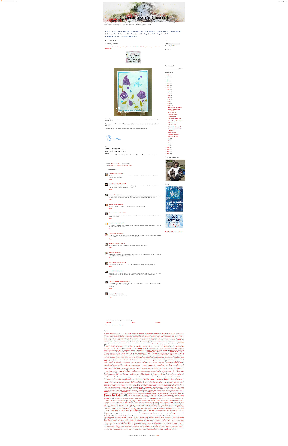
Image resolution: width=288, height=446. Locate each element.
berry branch (173, 338)
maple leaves (107, 385)
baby (112, 336)
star (143, 413)
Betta (126, 339)
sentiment (158, 405)
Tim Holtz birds (156, 420)
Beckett (141, 338)
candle (107, 346)
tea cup (125, 419)
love (125, 384)
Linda (110, 293)
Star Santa (158, 413)
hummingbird (115, 379)
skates (174, 406)
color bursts (169, 353)
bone (178, 341)
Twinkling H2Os (156, 423)
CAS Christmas (164, 346)
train (183, 422)
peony (174, 395)
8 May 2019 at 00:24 (118, 233)
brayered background (155, 343)
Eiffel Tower (155, 362)
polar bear (125, 398)
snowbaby (177, 408)
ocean (155, 390)
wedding (180, 426)
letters (175, 382)
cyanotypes (171, 356)
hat (135, 376)
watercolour (180, 425)
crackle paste (117, 356)
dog (105, 361)
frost (158, 370)
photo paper (122, 396)
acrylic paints (149, 333)
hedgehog (169, 376)
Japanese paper (125, 381)
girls (149, 373)
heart (142, 376)
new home (175, 388)
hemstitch (108, 378)
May (169, 105)
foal (169, 368)
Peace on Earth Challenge (113, 395)
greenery (126, 374)
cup (148, 356)
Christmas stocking (132, 351)
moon (113, 388)
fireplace (138, 368)
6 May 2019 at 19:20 (119, 173)
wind (130, 428)
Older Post (157, 322)
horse (160, 378)
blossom (134, 341)
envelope (144, 365)
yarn (158, 429)
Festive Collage (116, 368)
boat (164, 341)
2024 (168, 79)
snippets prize (150, 408)
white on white (112, 428)
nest (159, 388)
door (130, 361)
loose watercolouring (119, 384)
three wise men (133, 420)
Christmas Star (121, 351)
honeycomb (151, 378)
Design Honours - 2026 (123, 31)
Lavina (141, 382)
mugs (136, 388)
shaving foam (125, 406)
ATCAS (177, 335)
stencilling (166, 415)
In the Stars (146, 379)
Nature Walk (153, 388)
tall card (113, 419)
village (135, 425)
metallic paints (110, 387)
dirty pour (130, 359)
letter (166, 382)
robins (177, 402)
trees (119, 423)
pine (138, 396)
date (122, 357)
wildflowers (120, 428)
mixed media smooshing (158, 387)
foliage (177, 368)
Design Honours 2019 (136, 34)
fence (110, 368)
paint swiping (160, 391)
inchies (152, 379)
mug (132, 388)
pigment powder (132, 396)
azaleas (107, 336)
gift (173, 371)
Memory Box (160, 385)
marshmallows (129, 385)
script (126, 405)
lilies (181, 382)
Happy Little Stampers (110, 376)
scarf (109, 405)
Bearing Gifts (122, 338)
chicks (132, 350)
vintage (142, 425)
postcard (107, 400)
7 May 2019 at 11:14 (119, 223)
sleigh (114, 408)
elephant (106, 364)
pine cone (152, 396)
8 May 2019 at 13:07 (116, 252)
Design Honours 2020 (123, 34)
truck (134, 423)
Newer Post (108, 322)
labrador (116, 382)
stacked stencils (132, 413)
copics (136, 354)
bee (145, 338)
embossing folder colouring (148, 364)
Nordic (113, 390)
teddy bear (135, 419)
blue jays (148, 341)
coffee (149, 353)
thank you (168, 419)
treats (111, 423)
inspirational (114, 381)
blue (138, 341)
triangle (124, 423)
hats (138, 376)
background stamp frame (138, 336)
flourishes (156, 368)
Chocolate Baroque (156, 350)
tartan (117, 419)
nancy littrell (112, 183)
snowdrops (108, 410)
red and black (120, 402)
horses (167, 378)
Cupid (157, 356)
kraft (111, 382)
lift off (178, 382)
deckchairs (149, 357)
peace (179, 393)
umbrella (175, 423)
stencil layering (117, 415)
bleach (128, 341)
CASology (152, 348)
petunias (116, 396)
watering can (157, 426)
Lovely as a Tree (149, 384)
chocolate (148, 350)
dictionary (177, 357)
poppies (153, 398)
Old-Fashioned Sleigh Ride (174, 118)
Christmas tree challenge (162, 351)
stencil (130, 165)
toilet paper (154, 422)
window (138, 428)
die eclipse (111, 359)
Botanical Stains (124, 343)
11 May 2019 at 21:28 (125, 281)
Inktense (173, 379)
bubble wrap (122, 345)
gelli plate (121, 371)
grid (132, 374)
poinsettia (107, 398)
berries (166, 338)
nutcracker (145, 390)
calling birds (181, 345)
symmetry (175, 417)
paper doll (123, 393)
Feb (169, 142)
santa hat (163, 403)
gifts (182, 371)
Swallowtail (152, 417)
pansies (118, 393)
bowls (140, 343)
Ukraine (169, 423)
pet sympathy (109, 396)
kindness (180, 381)
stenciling (159, 415)
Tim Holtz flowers (166, 420)
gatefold (107, 371)
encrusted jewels (136, 365)
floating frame (149, 368)
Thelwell (114, 420)
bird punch (169, 339)
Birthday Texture (172, 132)
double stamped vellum (139, 361)
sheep (131, 406)
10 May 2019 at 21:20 (118, 271)
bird (152, 339)
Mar (169, 140)
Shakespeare (112, 406)
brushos (181, 343)
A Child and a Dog (172, 122)
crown (145, 356)
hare (121, 376)
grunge (166, 374)
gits (152, 373)
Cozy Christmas (110, 356)
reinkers (142, 402)
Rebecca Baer (107, 402)
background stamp (129, 336)
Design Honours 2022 (176, 31)
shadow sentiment (179, 405)
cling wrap (129, 353)
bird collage (158, 339)
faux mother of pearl (149, 367)
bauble (181, 336)
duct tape (139, 362)
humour (121, 379)
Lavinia (145, 382)
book (181, 341)
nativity (146, 388)
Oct (169, 95)
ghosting (169, 371)
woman (182, 428)
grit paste (136, 374)
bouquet (135, 343)
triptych (129, 423)
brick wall (164, 343)
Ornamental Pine (116, 391)
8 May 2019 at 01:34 (120, 243)
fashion (182, 365)
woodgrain (125, 429)
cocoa (144, 353)
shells (136, 406)
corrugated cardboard (162, 354)
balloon (153, 336)
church (182, 351)
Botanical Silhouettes (114, 343)
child (137, 350)
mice (129, 387)
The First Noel (176, 419)
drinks (105, 362)
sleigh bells (121, 408)
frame (117, 370)
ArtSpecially (169, 335)
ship (140, 406)
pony (144, 398)
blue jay (142, 341)
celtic (172, 348)
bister (110, 165)
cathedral (161, 348)
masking (145, 385)
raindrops (176, 400)
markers (123, 385)
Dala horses (106, 357)
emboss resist (116, 364)
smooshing (134, 408)
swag (147, 417)
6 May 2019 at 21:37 (121, 183)
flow (160, 368)
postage (170, 398)
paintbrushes (167, 391)
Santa (156, 404)
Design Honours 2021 (110, 34)
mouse (126, 388)
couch (176, 354)
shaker (105, 406)
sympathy (181, 417)
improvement (140, 379)
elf (110, 364)
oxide (145, 391)
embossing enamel (126, 364)
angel (137, 335)
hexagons (119, 378)
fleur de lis (144, 368)
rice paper (166, 402)
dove (154, 361)
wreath (142, 429)
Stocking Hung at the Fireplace (175, 120)
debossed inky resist (141, 357)
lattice (132, 382)
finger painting (132, 368)
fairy (171, 365)
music (140, 388)
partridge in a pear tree (163, 393)
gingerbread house (127, 373)
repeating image (149, 402)
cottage (172, 354)
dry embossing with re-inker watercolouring (122, 362)
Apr (169, 138)
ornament (107, 391)
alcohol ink (163, 333)
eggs (150, 362)
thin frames (120, 420)
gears (111, 371)
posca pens (165, 398)
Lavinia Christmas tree (153, 382)
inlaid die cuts (179, 379)
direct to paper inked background (121, 359)
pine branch (144, 396)
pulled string (129, 400)
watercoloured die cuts (137, 426)
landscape (127, 382)
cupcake (153, 356)
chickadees (126, 350)
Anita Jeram (148, 335)
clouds (140, 353)
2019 (168, 89)
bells (160, 338)
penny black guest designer (166, 395)
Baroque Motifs (167, 336)
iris (119, 381)
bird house (164, 339)
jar (129, 381)
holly (129, 378)
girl (146, 373)
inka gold (166, 379)
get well (164, 371)
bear (116, 338)
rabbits (158, 400)
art (159, 335)
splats (141, 412)
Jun (169, 103)
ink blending (159, 379)
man (171, 384)
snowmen (160, 410)
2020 (168, 87)
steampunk (181, 413)
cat (156, 348)
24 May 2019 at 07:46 (117, 293)
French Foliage (131, 370)
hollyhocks (137, 378)
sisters (169, 406)
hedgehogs (175, 376)
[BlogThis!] (124, 163)
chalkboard (180, 348)
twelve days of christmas (146, 423)
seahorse (147, 405)
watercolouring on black (148, 426)
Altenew (132, 335)
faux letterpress (133, 367)
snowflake (115, 410)
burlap (148, 345)
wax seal (168, 426)
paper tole (143, 393)
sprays (108, 413)
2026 (168, 75)
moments (166, 387)
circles (118, 353)
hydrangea (127, 379)
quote (149, 400)
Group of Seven (157, 374)
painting (173, 391)
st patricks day (125, 413)
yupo (161, 429)
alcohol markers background (115, 335)
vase (113, 425)
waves (163, 426)
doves (160, 361)
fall (174, 365)
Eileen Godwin (161, 362)
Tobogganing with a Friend (174, 126)
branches (145, 343)
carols (149, 346)
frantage (123, 370)
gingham (142, 373)
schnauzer (113, 405)
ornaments (125, 391)
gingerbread (119, 373)
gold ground (106, 374)
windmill (133, 428)
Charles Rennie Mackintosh (109, 350)
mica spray (124, 387)
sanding (151, 403)
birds (179, 339)
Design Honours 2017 (162, 34)
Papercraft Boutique (114, 281)
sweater (157, 417)
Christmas (165, 350)
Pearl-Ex (135, 395)
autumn (182, 335)
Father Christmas (109, 367)
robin (171, 402)
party (171, 393)
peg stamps (140, 395)
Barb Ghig (111, 223)
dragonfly (176, 361)
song (183, 410)
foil (172, 368)
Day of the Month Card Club (130, 357)
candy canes (119, 346)
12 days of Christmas (109, 333)
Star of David (151, 413)
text (145, 419)
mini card (134, 387)
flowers (164, 368)
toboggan (128, 422)
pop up (148, 398)
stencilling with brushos (109, 417)
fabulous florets (160, 365)
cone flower (124, 354)
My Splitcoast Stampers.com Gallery (174, 231)
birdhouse (175, 339)
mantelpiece (176, 384)
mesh (181, 385)
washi (154, 425)
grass (121, 374)
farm (178, 365)
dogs (112, 361)
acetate (129, 333)
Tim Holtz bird (148, 420)
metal (105, 387)
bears (128, 338)
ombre (181, 390)
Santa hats (169, 403)
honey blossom (144, 378)
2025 (168, 77)
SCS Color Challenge (134, 405)
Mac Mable (111, 243)
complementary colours (115, 354)
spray (182, 412)
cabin (172, 345)
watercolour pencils (119, 426)
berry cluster (179, 338)
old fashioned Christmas (173, 390)
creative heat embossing (132, 356)
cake (177, 345)
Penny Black (153, 395)
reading (181, 400)
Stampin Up (139, 413)
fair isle (167, 365)
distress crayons (148, 359)
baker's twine (147, 336)
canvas (126, 346)
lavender (136, 382)
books (105, 343)
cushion (165, 356)
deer (155, 357)
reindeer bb (137, 402)
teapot (130, 419)
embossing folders (176, 364)
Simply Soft (164, 406)
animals (143, 335)
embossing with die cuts (117, 365)
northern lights (134, 390)
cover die (180, 354)
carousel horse (155, 346)
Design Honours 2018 (149, 34)
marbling (113, 385)
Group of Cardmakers (145, 374)
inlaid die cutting (107, 381)
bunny (143, 345)
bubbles (128, 345)
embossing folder (136, 364)
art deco (163, 335)
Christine (111, 173)
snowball (182, 408)
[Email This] (123, 163)
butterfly (161, 345)
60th (125, 333)
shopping (147, 406)
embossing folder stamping (163, 364)
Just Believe (157, 381)
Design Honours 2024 (150, 31)
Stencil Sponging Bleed (138, 415)
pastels (174, 393)
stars (173, 414)
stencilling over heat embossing (176, 415)
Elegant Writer (169, 362)
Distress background (138, 359)
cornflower (154, 354)
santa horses (177, 403)
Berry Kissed (107, 339)
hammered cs (172, 374)
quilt (139, 400)
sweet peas (168, 417)
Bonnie (111, 204)
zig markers (168, 429)
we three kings (174, 426)
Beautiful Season (134, 338)
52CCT (121, 333)
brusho (113, 165)
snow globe (162, 408)
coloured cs (176, 353)
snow (155, 408)
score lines (122, 405)
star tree (163, 413)
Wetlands (106, 428)
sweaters (162, 417)
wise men (178, 428)
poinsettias (117, 398)
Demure (171, 357)
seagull (142, 405)
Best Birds (114, 339)
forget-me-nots (111, 370)
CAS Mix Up (117, 348)
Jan (169, 145)
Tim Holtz (140, 420)
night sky (108, 390)
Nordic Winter (127, 390)
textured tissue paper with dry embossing (157, 419)
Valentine (106, 425)
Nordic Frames (119, 390)
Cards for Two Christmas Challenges (174, 110)
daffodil (176, 356)
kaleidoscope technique (166, 381)
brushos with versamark (113, 345)
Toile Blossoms (146, 422)
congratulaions (130, 354)
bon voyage (173, 341)
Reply (110, 179)
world (137, 429)
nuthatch (150, 390)
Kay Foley (174, 381)
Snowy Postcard (167, 410)
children (142, 350)
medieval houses (152, 385)
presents (121, 400)
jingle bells (134, 381)
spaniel (114, 412)
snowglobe (145, 410)
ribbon (161, 402)
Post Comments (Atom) (117, 325)
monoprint (108, 388)
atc (173, 335)
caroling (144, 346)
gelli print (128, 371)
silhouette (158, 406)
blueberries (160, 341)
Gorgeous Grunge (114, 374)
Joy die (146, 381)
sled (183, 406)
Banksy (158, 336)
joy (142, 381)
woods (130, 429)
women (107, 429)
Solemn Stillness (176, 410)
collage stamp (162, 353)
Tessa (141, 419)
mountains (122, 388)
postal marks (176, 398)
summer (136, 417)
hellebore (182, 376)
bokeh (167, 341)
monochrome (181, 387)
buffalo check (133, 345)
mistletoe (139, 387)
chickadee (118, 350)
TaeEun (111, 233)
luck (155, 384)
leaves (160, 382)
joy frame (151, 381)
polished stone (138, 398)
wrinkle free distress (151, 429)
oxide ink (151, 391)
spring (113, 413)
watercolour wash (128, 426)
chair (176, 348)
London (112, 384)
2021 (168, 85)
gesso (158, 371)
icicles (135, 379)
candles (112, 346)
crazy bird (124, 356)
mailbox (167, 384)
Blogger (157, 435)
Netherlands (164, 388)
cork (144, 354)
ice (131, 379)
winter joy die (157, 428)
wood (111, 429)
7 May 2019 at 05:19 (118, 204)
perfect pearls (181, 395)
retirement (155, 402)
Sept (169, 97)
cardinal (131, 346)
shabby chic (172, 405)
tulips (137, 423)
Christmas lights (173, 350)
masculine (137, 385)
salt (141, 403)
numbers (140, 390)
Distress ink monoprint (159, 359)
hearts (155, 376)
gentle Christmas (141, 371)
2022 (168, 83)
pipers (164, 396)
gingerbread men (136, 373)
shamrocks (119, 406)
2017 (168, 149)
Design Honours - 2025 (136, 31)
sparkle (126, 412)
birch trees (145, 339)
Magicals (160, 384)
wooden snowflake (118, 429)
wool (134, 429)
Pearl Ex (130, 395)
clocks (136, 353)
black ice (117, 341)
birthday (106, 341)
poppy (160, 398)
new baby (169, 388)
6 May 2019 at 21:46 (117, 194)
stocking (124, 417)
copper (140, 354)
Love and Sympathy (132, 384)
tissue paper (121, 422)
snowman (151, 410)
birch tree (139, 339)
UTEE (181, 423)
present (115, 400)
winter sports (171, 428)
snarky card (143, 408)
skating (178, 406)
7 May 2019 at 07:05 (121, 212)
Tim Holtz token (175, 420)
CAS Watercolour (140, 348)
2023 (168, 81)
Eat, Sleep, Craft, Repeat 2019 (129, 36)
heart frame (149, 376)
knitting (106, 382)
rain (167, 400)
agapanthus (156, 333)
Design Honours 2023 (163, 31)
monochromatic (173, 387)
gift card (178, 371)
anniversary (155, 335)
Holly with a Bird (172, 124)
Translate (176, 45)
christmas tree (151, 351)
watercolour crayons (111, 426)
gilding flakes (110, 373)
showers (152, 406)
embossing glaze (108, 365)
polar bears (131, 398)
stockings (130, 417)
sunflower (142, 417)
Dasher (118, 357)
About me (107, 31)
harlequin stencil (130, 376)
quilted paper (144, 400)
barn (162, 336)
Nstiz (110, 194)
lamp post (122, 382)
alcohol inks (171, 333)
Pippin (168, 396)
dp (164, 361)
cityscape (123, 353)
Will (127, 428)
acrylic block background (138, 333)
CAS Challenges (172, 116)
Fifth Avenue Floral (125, 368)
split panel (169, 412)
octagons (160, 390)
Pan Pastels (112, 393)
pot (111, 400)
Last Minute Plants (172, 114)
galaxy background (168, 370)
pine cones (159, 396)
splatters (150, 412)
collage (155, 353)
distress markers (169, 359)
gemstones (134, 371)
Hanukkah (179, 374)
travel (107, 423)
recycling (113, 402)
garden (174, 370)
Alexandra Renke (125, 335)
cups (162, 356)
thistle (126, 420)
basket (173, 336)
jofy (139, 381)
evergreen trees (151, 365)
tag (108, 419)
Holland (124, 378)
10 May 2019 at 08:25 (120, 262)
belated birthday (150, 338)
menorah (166, 385)
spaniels (121, 412)
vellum (117, 425)
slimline (127, 408)
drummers (110, 362)
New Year (181, 388)
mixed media (147, 387)
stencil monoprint (127, 415)
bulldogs (138, 345)
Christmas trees (173, 351)
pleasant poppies (178, 396)
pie (127, 396)
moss (117, 388)
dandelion (113, 357)
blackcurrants (123, 341)
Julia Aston (112, 262)
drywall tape (134, 362)
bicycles (134, 339)
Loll (110, 252)
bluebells (154, 341)
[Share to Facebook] (127, 163)
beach (105, 338)
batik (177, 336)
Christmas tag (141, 351)
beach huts (111, 338)
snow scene (169, 408)
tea (121, 419)
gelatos (115, 371)
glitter (164, 373)
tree (114, 423)
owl (137, 391)
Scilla (117, 405)
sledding (108, 408)
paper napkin (129, 393)
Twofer (163, 423)
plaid (172, 396)
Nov (169, 93)
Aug (169, 99)
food (181, 368)
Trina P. (111, 271)
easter (144, 362)
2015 (168, 153)
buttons (167, 345)
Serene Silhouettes (164, 405)
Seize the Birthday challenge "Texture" (121, 47)
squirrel (119, 413)
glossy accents (175, 373)
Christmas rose (112, 351)
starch (168, 413)
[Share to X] (126, 163)
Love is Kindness (141, 384)
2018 (168, 147)
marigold (118, 385)
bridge (170, 343)
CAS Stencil (118, 165)
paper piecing (136, 393)
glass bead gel (125, 165)
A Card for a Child (172, 112)
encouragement (127, 365)
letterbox (170, 382)
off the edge (165, 390)
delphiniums (166, 357)
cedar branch (167, 348)
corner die (149, 354)
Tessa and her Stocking (173, 134)
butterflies (154, 345)
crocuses (140, 356)
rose (116, 403)
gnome (181, 373)
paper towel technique (151, 393)
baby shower (116, 336)
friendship (152, 370)
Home (113, 31)
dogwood (118, 361)
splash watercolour (133, 412)
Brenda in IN (112, 212)
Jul (169, 101)
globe (170, 373)
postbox (182, 398)
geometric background (151, 371)
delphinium (160, 357)
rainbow (171, 400)
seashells (152, 405)
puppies (134, 400)
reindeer (128, 402)
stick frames (118, 417)
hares (124, 376)
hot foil (173, 378)
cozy (105, 356)
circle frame (113, 353)
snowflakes (134, 410)
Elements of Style (178, 362)
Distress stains (178, 359)
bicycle (129, 339)
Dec (169, 91)
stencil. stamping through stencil (150, 415)
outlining (132, 391)
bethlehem (120, 339)
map (181, 384)
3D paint (116, 333)
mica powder (117, 387)
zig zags (175, 429)
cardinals (138, 346)
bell (156, 338)
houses (109, 379)
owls (141, 391)
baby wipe (122, 336)
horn (156, 378)
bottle (131, 343)
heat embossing (163, 376)
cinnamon (107, 353)
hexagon (114, 378)
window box (145, 428)
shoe (143, 406)
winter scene (164, 428)
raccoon (163, 400)
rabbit (153, 400)
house (178, 378)
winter (150, 428)
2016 (168, 151)
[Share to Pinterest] (129, 163)
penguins (146, 395)
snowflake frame (124, 410)
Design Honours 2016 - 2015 (112, 36)
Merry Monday (173, 385)
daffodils (180, 356)
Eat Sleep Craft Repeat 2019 (175, 107)
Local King (106, 384)
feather (105, 368)
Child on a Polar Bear (173, 136)
